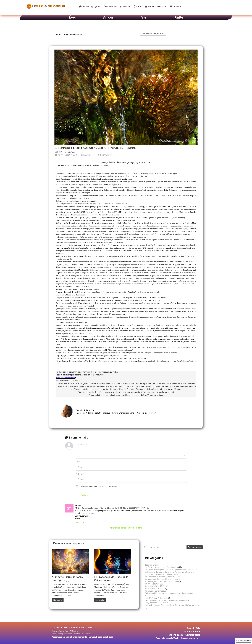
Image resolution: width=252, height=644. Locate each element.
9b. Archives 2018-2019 (154, 586)
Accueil (85, 6)
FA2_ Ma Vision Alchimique (156, 598)
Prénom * (80, 474)
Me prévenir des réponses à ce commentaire (98, 486)
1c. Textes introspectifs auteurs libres (160, 574)
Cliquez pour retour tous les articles (67, 34)
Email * (79, 462)
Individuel (126, 6)
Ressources (111, 6)
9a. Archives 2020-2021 (154, 584)
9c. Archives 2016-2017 (154, 589)
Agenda (97, 6)
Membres (176, 6)
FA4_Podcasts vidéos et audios (157, 603)
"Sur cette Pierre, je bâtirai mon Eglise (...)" (67, 578)
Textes (138, 6)
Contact (163, 6)
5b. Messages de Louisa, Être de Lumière (161, 579)
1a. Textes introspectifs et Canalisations (161, 567)
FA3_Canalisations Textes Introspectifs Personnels (166, 600)
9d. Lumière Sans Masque (155, 591)
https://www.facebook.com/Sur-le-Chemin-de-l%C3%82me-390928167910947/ (111, 508)
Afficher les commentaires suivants (126, 528)
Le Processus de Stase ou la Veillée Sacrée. (111, 578)
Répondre (80, 522)
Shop (150, 6)
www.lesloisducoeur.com (66, 378)
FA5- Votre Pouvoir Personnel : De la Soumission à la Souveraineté (172, 605)
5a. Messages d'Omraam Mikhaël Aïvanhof (162, 577)
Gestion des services (243, 640)
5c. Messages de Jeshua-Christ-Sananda (162, 581)
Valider (85, 495)
